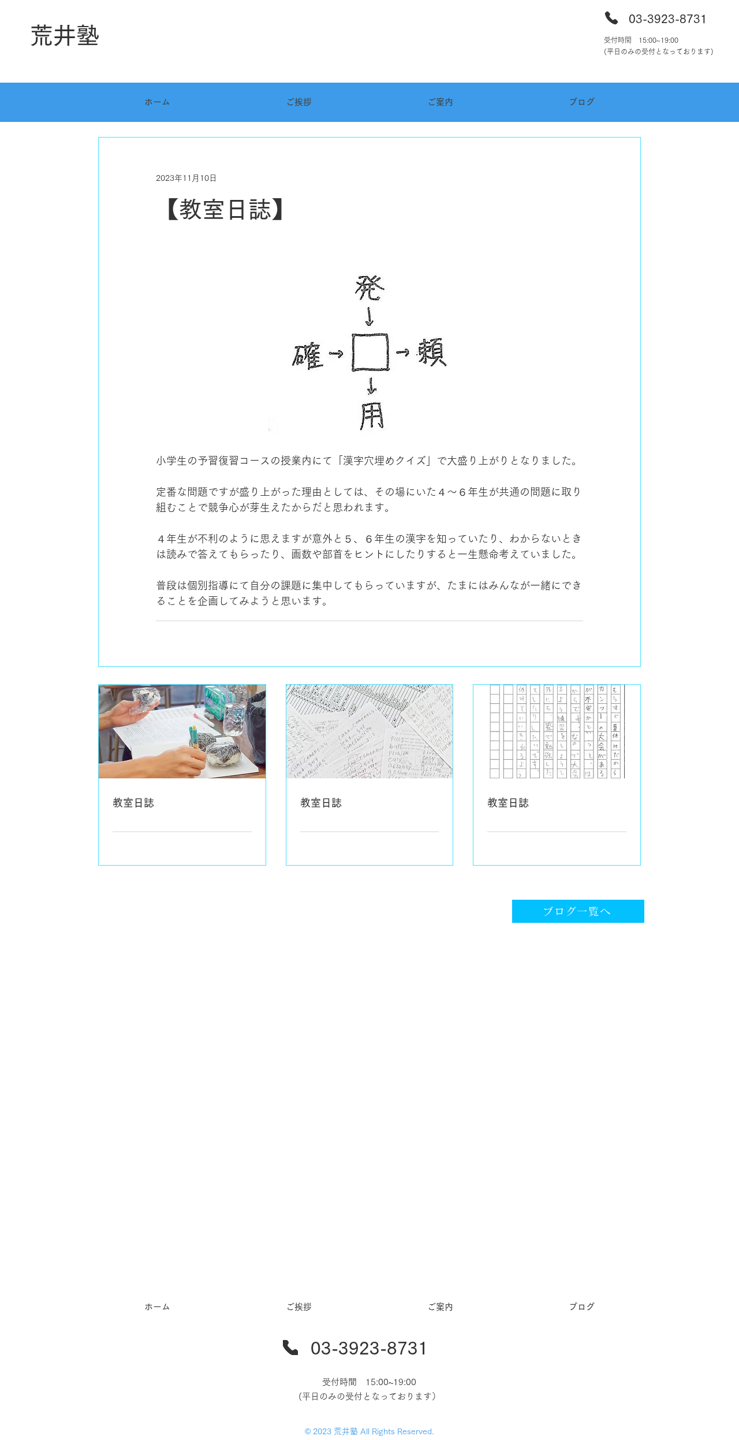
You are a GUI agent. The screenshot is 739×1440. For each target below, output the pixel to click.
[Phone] (611, 17)
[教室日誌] (182, 731)
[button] (440, 102)
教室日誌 (133, 802)
